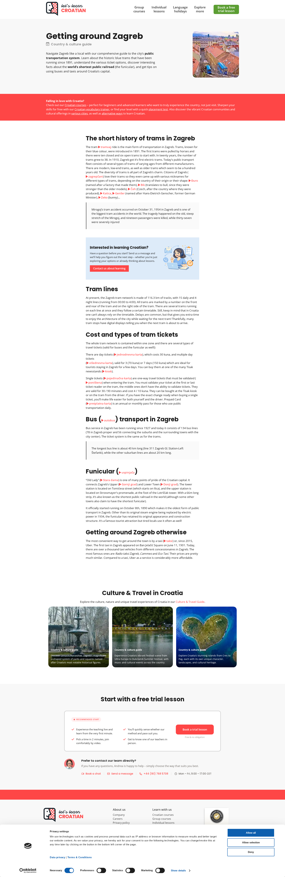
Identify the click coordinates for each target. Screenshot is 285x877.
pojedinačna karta (119, 378)
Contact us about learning (109, 268)
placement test (158, 109)
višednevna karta (100, 363)
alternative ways (112, 113)
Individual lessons (163, 823)
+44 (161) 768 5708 (155, 773)
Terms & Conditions (79, 857)
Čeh (133, 189)
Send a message (122, 773)
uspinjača (128, 472)
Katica (107, 193)
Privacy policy (121, 823)
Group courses (161, 819)
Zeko (104, 197)
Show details (178, 870)
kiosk (108, 371)
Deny (251, 852)
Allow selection (251, 842)
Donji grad (170, 484)
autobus (109, 420)
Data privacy (57, 857)
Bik (143, 185)
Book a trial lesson (195, 729)
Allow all (251, 832)
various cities (79, 113)
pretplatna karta (100, 403)
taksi (169, 541)
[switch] (101, 870)
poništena (95, 382)
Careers (118, 819)
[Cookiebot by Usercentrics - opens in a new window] (28, 870)
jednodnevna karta (129, 354)
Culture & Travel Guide (190, 602)
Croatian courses (75, 105)
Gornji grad (129, 484)
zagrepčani (95, 176)
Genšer (120, 193)
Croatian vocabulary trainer (92, 109)
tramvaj (106, 147)
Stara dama (110, 480)
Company (119, 815)
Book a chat (93, 773)
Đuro (194, 180)
